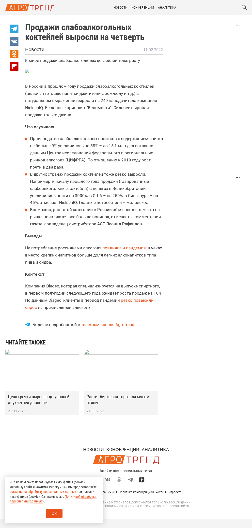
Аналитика (167, 7)
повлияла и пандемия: (124, 247)
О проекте (174, 492)
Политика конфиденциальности (141, 492)
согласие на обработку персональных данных (43, 492)
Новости (120, 7)
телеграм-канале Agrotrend (107, 324)
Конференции (142, 7)
